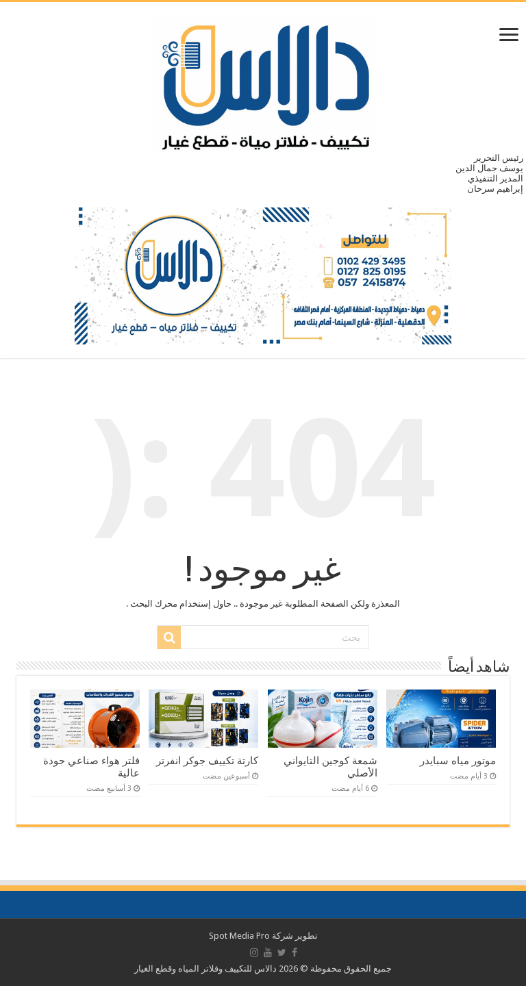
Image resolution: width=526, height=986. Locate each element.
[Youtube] (267, 952)
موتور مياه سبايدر (458, 761)
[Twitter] (282, 952)
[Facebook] (294, 952)
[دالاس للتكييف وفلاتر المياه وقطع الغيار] (263, 81)
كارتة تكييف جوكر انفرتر (207, 761)
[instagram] (254, 952)
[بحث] (169, 637)
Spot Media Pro (239, 936)
